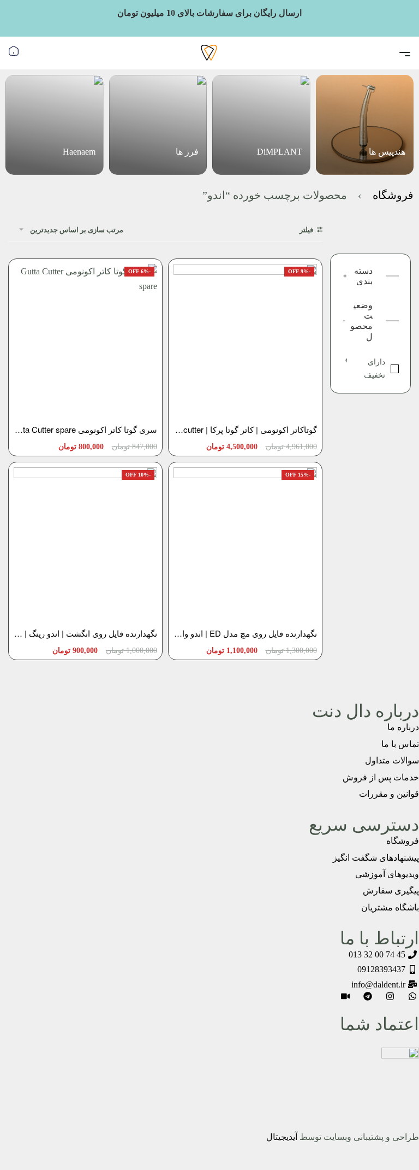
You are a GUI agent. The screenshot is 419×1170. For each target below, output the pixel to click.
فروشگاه (393, 195)
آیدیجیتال (281, 1137)
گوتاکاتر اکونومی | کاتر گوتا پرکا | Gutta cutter (245, 429)
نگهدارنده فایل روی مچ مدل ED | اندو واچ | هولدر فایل (245, 633)
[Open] (405, 54)
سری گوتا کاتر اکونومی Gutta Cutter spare (85, 429)
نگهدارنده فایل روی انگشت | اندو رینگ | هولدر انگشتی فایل (85, 633)
